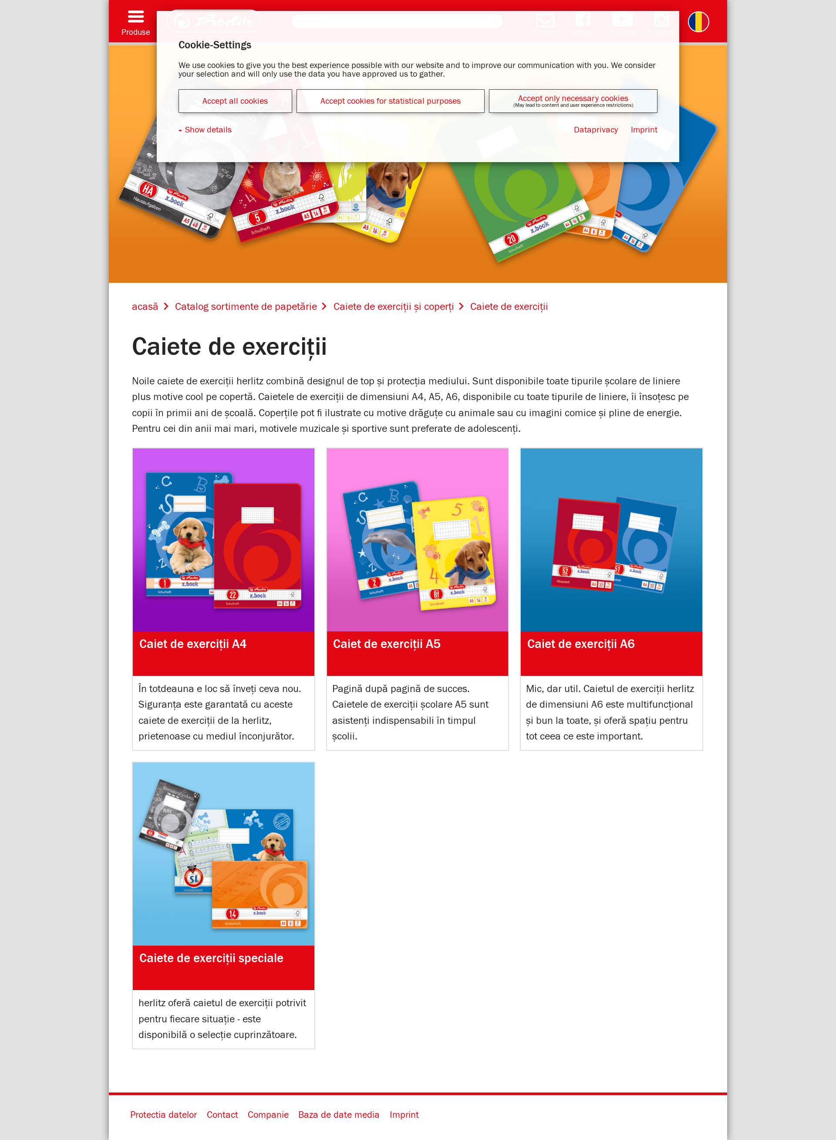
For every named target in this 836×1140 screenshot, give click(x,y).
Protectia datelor (163, 1115)
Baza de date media (339, 1115)
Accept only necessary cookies (573, 98)
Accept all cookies (235, 101)
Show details (208, 130)
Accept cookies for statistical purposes (390, 101)
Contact (222, 1115)
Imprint (404, 1115)
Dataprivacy (596, 130)
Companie (268, 1115)
